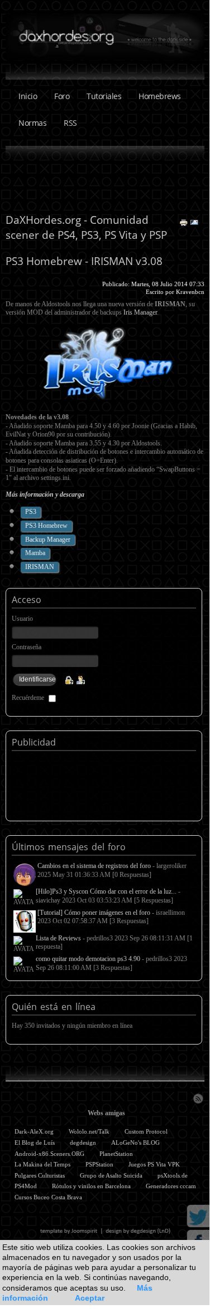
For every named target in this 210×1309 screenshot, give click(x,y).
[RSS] (198, 1097)
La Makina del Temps (42, 1164)
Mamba (35, 553)
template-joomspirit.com (105, 1231)
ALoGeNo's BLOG (135, 1142)
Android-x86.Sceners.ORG (49, 1153)
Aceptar (89, 1297)
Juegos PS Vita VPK (154, 1164)
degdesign (83, 1142)
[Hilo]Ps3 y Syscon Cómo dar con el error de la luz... (106, 891)
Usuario (22, 618)
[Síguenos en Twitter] (198, 1215)
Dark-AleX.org (34, 1131)
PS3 (30, 512)
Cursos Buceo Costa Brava (48, 1197)
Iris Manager (140, 312)
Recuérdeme (28, 698)
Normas (32, 122)
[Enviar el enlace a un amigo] (194, 222)
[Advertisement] (105, 179)
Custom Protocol (146, 1131)
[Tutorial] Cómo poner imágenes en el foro (93, 912)
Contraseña (26, 647)
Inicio (27, 96)
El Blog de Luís (35, 1142)
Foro (61, 96)
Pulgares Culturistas (40, 1175)
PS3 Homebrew (46, 526)
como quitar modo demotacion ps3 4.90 (88, 959)
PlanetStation (116, 1153)
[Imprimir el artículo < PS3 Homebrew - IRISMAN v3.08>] (184, 222)
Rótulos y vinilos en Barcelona (91, 1186)
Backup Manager (47, 539)
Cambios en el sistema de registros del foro (94, 866)
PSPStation (99, 1164)
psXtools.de (172, 1175)
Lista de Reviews (58, 938)
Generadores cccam (171, 1186)
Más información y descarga (45, 494)
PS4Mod (26, 1186)
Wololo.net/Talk (89, 1131)
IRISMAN (39, 567)
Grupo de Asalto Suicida (111, 1175)
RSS (70, 122)
